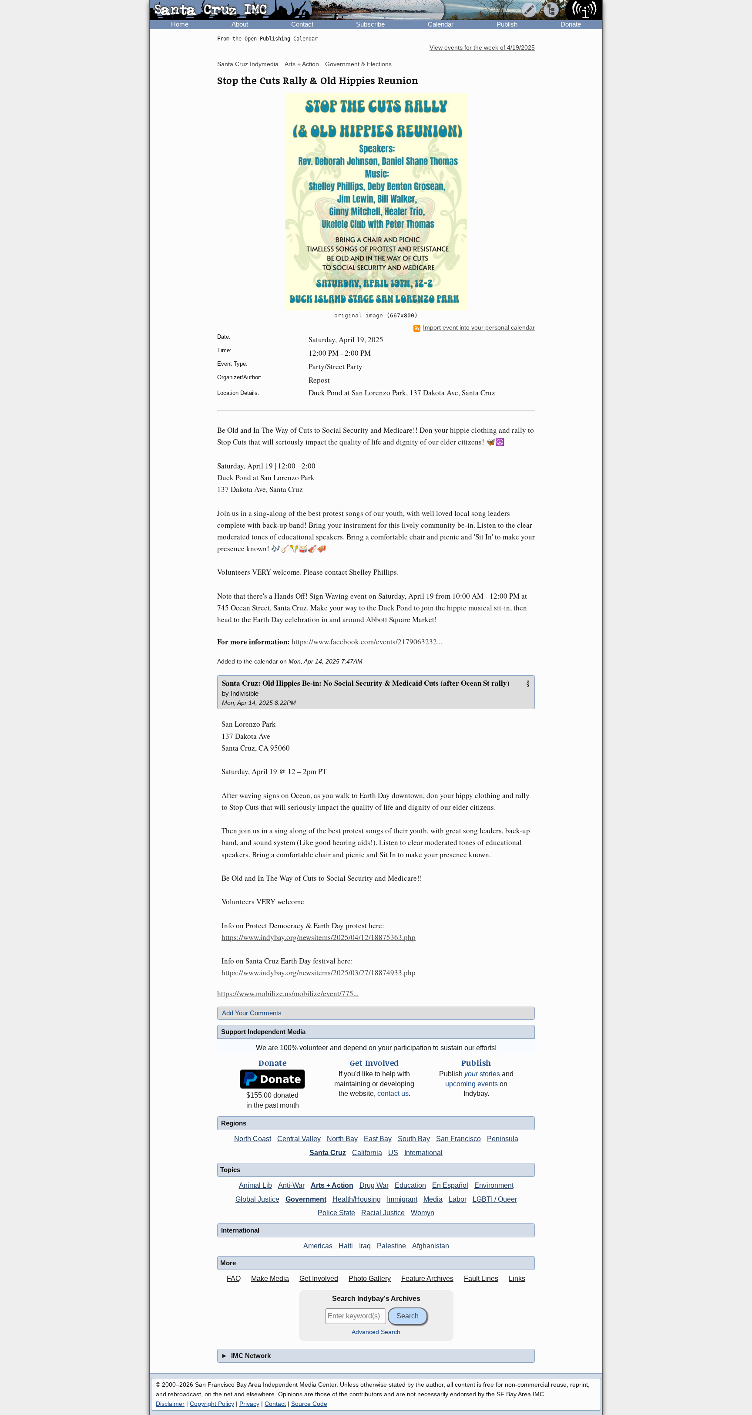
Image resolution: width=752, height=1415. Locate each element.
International (423, 1152)
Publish (507, 24)
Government (305, 1199)
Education (410, 1185)
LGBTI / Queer (495, 1199)
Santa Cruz (327, 1152)
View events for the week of (482, 47)
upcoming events (471, 1084)
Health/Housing (356, 1199)
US (393, 1152)
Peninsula (502, 1138)
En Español (450, 1185)
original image (358, 315)
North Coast (252, 1138)
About (240, 24)
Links (517, 1278)
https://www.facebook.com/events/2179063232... (367, 642)
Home (179, 24)
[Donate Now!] (272, 1079)
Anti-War (291, 1185)
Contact (302, 24)
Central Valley (299, 1138)
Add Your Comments (252, 1013)
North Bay (342, 1138)
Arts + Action (302, 64)
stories (482, 1074)
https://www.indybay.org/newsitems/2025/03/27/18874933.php (319, 972)
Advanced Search (376, 1332)
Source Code (309, 1403)
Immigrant (402, 1199)
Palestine (391, 1246)
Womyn (422, 1212)
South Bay (414, 1138)
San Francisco (458, 1138)
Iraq (365, 1246)
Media (433, 1199)
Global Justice (257, 1199)
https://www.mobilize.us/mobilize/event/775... (288, 993)
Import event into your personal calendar (479, 327)
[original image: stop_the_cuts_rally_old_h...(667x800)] (376, 201)
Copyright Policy (212, 1403)
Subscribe (370, 24)
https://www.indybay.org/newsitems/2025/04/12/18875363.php (319, 937)
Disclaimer (170, 1403)
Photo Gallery (370, 1278)
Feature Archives (427, 1278)
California (367, 1152)
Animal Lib (255, 1185)
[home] (231, 10)
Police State (336, 1212)
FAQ (234, 1278)
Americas (317, 1246)
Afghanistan (430, 1246)
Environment (494, 1185)
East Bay (378, 1138)
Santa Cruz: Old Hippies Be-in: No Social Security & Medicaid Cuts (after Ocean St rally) (366, 682)
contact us (393, 1093)
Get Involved (318, 1278)
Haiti (346, 1246)
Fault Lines (481, 1278)
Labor (458, 1199)
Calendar (440, 24)
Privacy (249, 1403)
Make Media (270, 1278)
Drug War (374, 1185)
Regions (233, 1123)
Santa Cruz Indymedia (248, 64)
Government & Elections (358, 64)
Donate (571, 24)
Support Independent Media (263, 1031)
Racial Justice (383, 1212)
